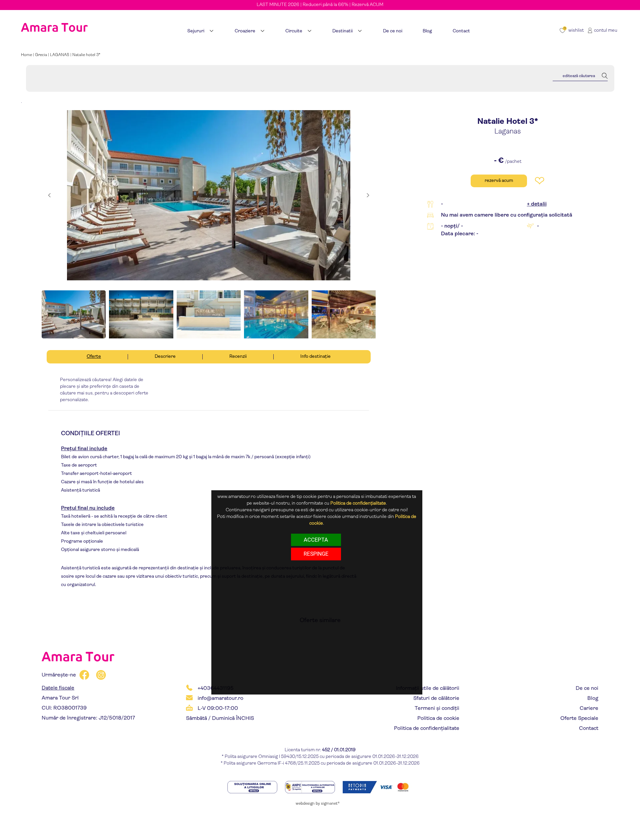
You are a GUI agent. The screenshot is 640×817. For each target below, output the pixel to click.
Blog (592, 698)
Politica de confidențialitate (426, 728)
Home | (28, 55)
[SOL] (253, 786)
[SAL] (310, 786)
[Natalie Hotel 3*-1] (209, 195)
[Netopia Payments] (377, 786)
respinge (316, 553)
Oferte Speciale (579, 718)
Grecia (41, 55)
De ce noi (587, 688)
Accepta (316, 539)
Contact (588, 728)
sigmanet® (330, 804)
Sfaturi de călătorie (436, 698)
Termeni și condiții (437, 708)
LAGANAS (59, 55)
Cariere (589, 708)
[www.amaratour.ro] (54, 19)
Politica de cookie (438, 718)
